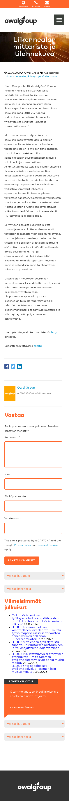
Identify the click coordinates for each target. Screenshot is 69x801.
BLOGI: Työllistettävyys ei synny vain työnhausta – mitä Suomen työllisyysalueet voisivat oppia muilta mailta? (38, 658)
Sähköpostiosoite (15, 496)
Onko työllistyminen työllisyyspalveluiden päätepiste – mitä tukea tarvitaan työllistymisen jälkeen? (37, 620)
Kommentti (12, 437)
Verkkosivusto (12, 518)
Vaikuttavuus (50, 76)
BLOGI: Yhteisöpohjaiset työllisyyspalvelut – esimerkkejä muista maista (34, 668)
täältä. (38, 346)
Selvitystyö (34, 76)
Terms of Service (47, 545)
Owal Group (26, 387)
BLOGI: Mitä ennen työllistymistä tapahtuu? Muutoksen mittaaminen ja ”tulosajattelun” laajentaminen (37, 645)
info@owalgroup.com (46, 393)
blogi (54, 332)
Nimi (7, 474)
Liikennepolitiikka (15, 76)
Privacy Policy (22, 545)
